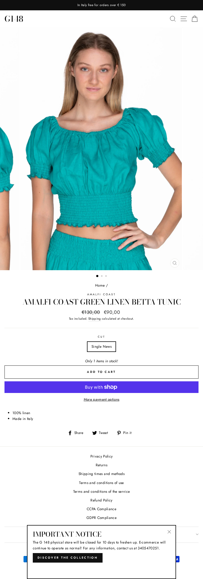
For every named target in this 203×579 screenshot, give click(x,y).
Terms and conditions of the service (101, 491)
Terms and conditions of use (101, 482)
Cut (101, 337)
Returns (101, 465)
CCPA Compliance (101, 509)
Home (100, 285)
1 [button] (97, 276)
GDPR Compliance (101, 517)
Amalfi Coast (101, 294)
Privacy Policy (101, 456)
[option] (101, 5)
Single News (101, 346)
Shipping (94, 318)
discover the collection (68, 557)
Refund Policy (101, 500)
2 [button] (102, 276)
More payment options (101, 399)
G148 (13, 19)
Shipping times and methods (101, 473)
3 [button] (106, 276)
